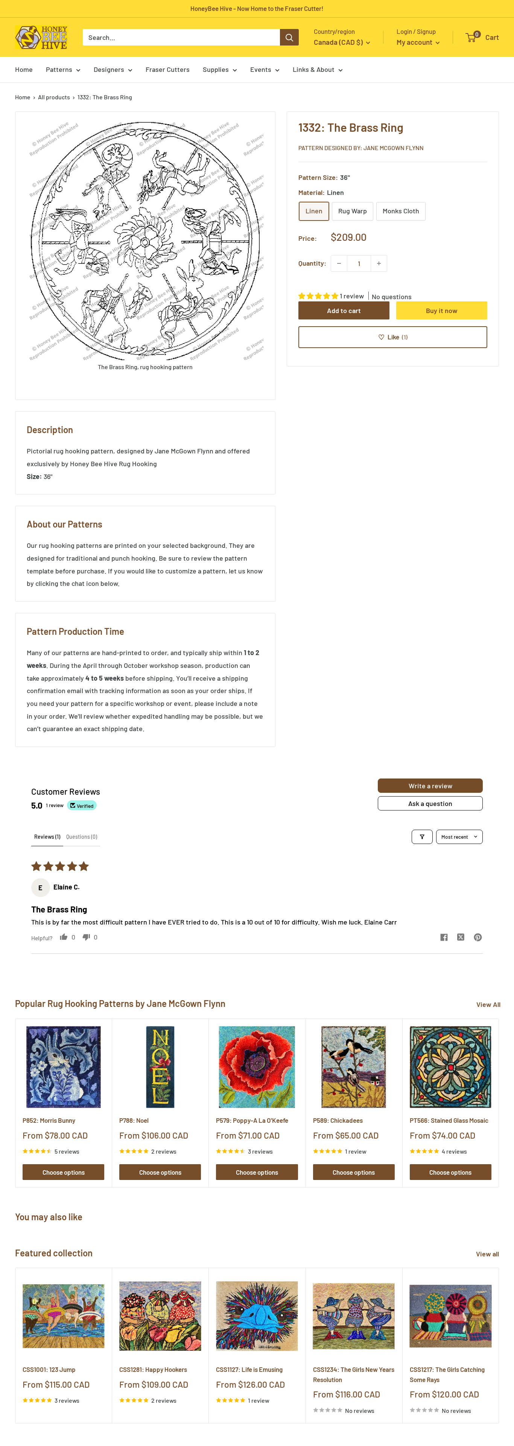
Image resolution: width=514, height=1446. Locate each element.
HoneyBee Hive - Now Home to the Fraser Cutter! (257, 8)
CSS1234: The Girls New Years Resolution (353, 1374)
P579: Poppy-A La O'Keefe (252, 1120)
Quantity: (312, 263)
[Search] (289, 37)
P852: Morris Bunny (49, 1120)
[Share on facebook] (444, 938)
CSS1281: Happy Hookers (153, 1369)
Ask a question (430, 803)
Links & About (314, 69)
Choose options (64, 1172)
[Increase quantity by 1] (379, 263)
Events (260, 69)
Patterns (59, 69)
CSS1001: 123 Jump (49, 1369)
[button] (319, 296)
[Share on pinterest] (478, 938)
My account (415, 42)
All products (54, 96)
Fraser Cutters (168, 69)
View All (488, 1004)
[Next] (499, 1103)
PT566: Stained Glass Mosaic (449, 1120)
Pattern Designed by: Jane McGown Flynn (361, 147)
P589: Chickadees (338, 1120)
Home (24, 69)
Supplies (216, 69)
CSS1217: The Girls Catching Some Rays (447, 1374)
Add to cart (344, 310)
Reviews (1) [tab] (47, 836)
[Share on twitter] (461, 938)
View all (488, 1254)
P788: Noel (134, 1120)
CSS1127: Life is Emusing (249, 1369)
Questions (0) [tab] (81, 836)
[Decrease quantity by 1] (339, 263)
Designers (109, 69)
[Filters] (422, 837)
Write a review (430, 786)
